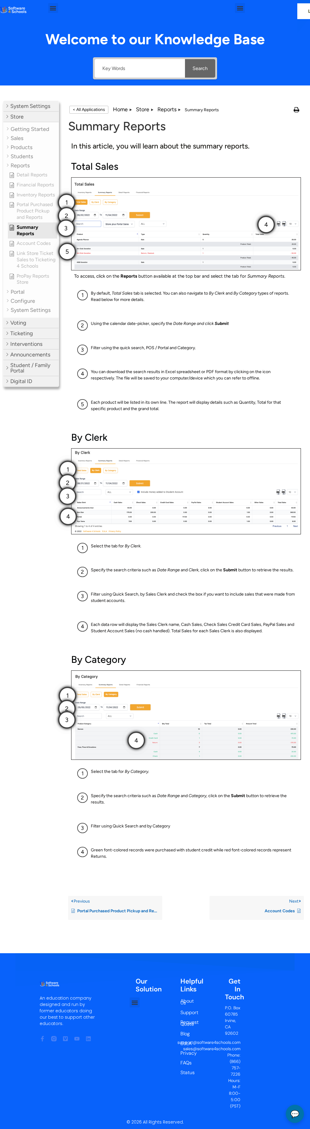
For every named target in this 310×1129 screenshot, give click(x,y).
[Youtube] (77, 1038)
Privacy (186, 1053)
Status (186, 1072)
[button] (53, 8)
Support (186, 1012)
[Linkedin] (88, 1038)
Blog (185, 1033)
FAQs (186, 1063)
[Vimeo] (65, 1038)
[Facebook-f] (42, 1038)
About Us (186, 1002)
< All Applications (89, 109)
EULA (186, 1043)
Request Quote (186, 1023)
